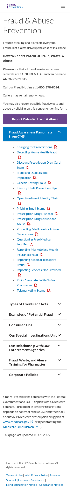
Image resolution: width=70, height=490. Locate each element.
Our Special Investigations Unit (33, 335)
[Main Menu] (62, 6)
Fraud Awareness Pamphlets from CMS (30, 134)
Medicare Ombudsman (18, 427)
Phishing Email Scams (34, 208)
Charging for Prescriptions (38, 147)
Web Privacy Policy (36, 475)
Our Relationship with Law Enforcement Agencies (29, 348)
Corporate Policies (23, 375)
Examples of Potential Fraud (31, 314)
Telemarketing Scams (34, 290)
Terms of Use (14, 475)
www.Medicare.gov (16, 421)
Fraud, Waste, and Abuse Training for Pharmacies (27, 362)
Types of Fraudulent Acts (28, 304)
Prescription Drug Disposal (38, 213)
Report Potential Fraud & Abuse (35, 119)
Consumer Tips (20, 325)
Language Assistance (31, 480)
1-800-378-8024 (47, 87)
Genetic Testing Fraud (35, 183)
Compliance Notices (51, 484)
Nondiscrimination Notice (22, 484)
